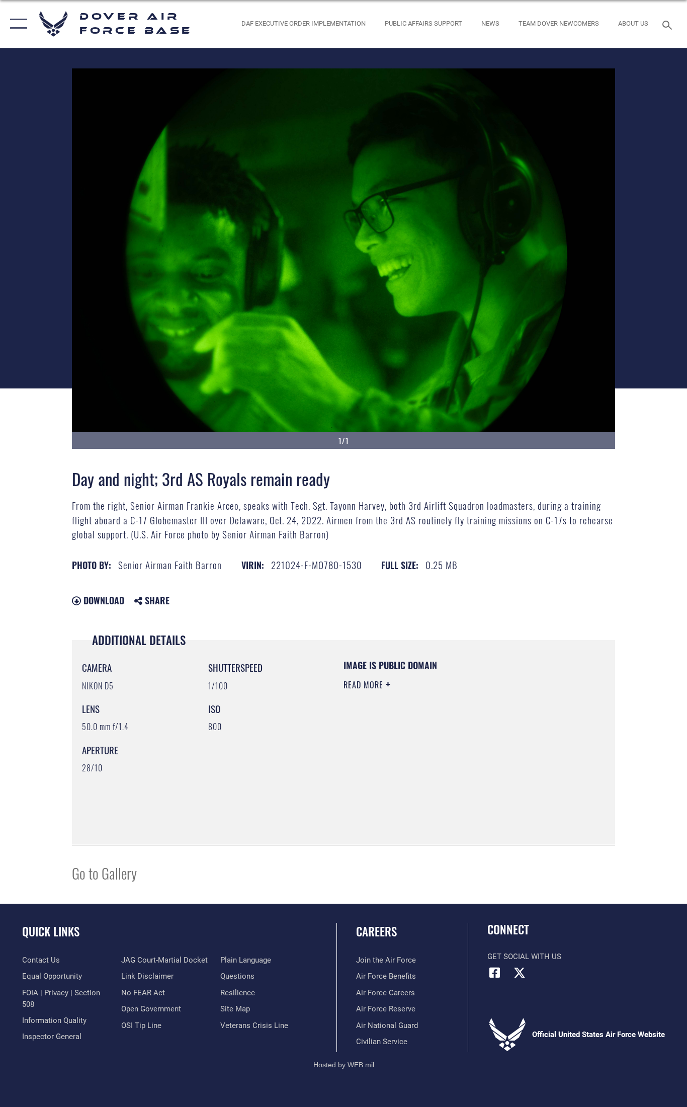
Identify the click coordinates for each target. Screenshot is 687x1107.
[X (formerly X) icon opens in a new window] (519, 972)
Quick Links (50, 931)
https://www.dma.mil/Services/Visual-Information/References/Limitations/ (461, 763)
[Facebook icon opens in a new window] (494, 972)
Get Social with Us (524, 956)
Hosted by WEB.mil (343, 1065)
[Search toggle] (668, 24)
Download (102, 600)
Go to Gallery (104, 873)
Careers (376, 931)
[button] (16, 24)
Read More (364, 685)
